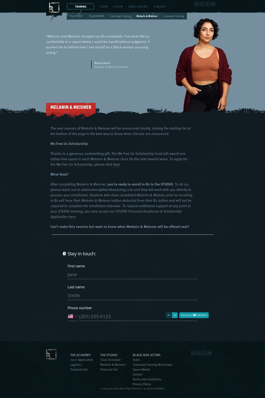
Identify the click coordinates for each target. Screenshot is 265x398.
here (116, 164)
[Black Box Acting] (54, 18)
